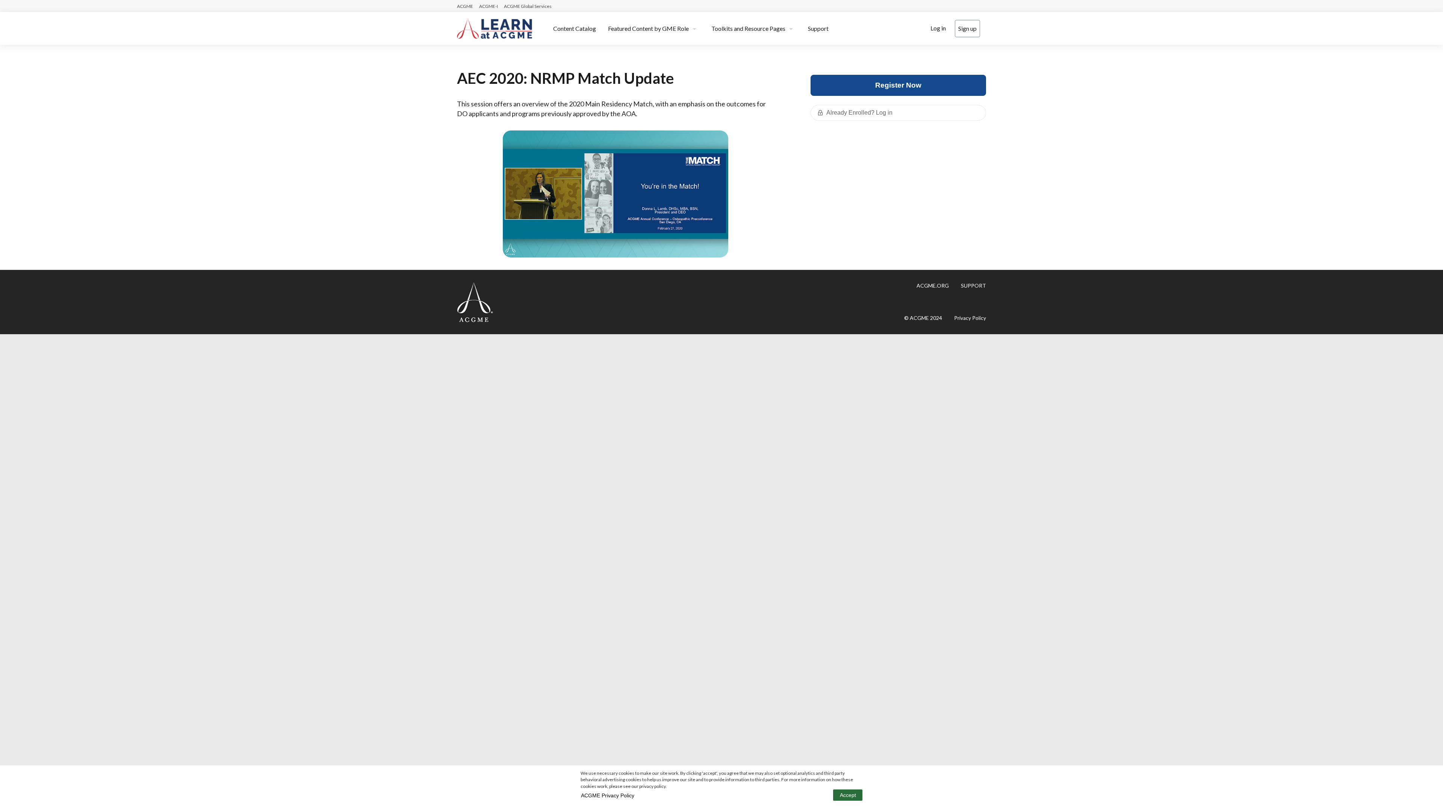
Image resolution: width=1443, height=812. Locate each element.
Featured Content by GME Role (648, 28)
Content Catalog (574, 28)
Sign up (967, 28)
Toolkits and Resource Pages (748, 28)
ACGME (465, 6)
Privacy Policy (970, 318)
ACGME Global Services (528, 6)
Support (818, 28)
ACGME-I (488, 6)
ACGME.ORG (933, 285)
